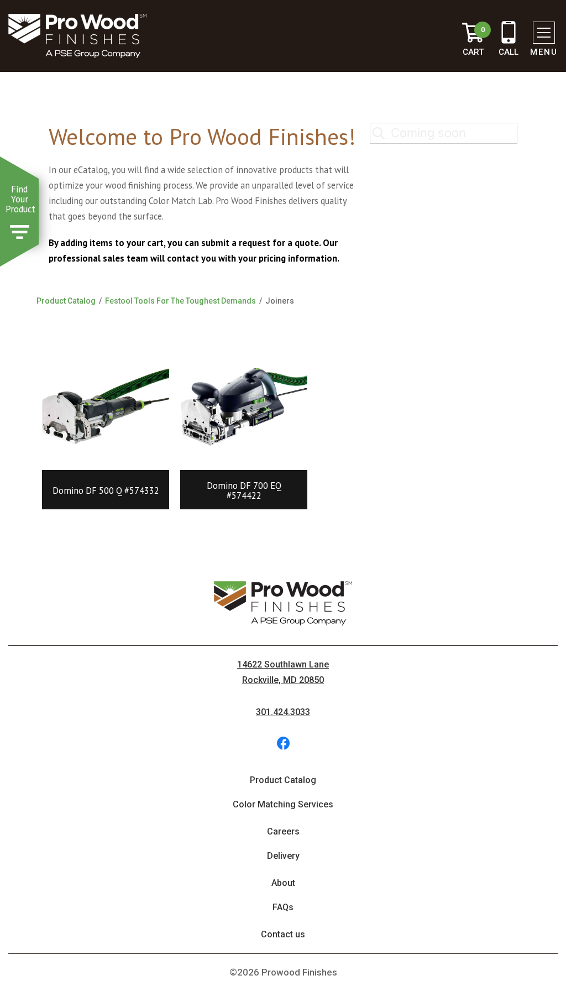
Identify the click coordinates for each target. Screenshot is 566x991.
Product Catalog (66, 300)
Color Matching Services (283, 804)
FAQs (283, 907)
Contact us (283, 934)
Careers (283, 831)
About (283, 883)
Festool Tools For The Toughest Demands (180, 300)
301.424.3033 (283, 712)
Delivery (283, 856)
